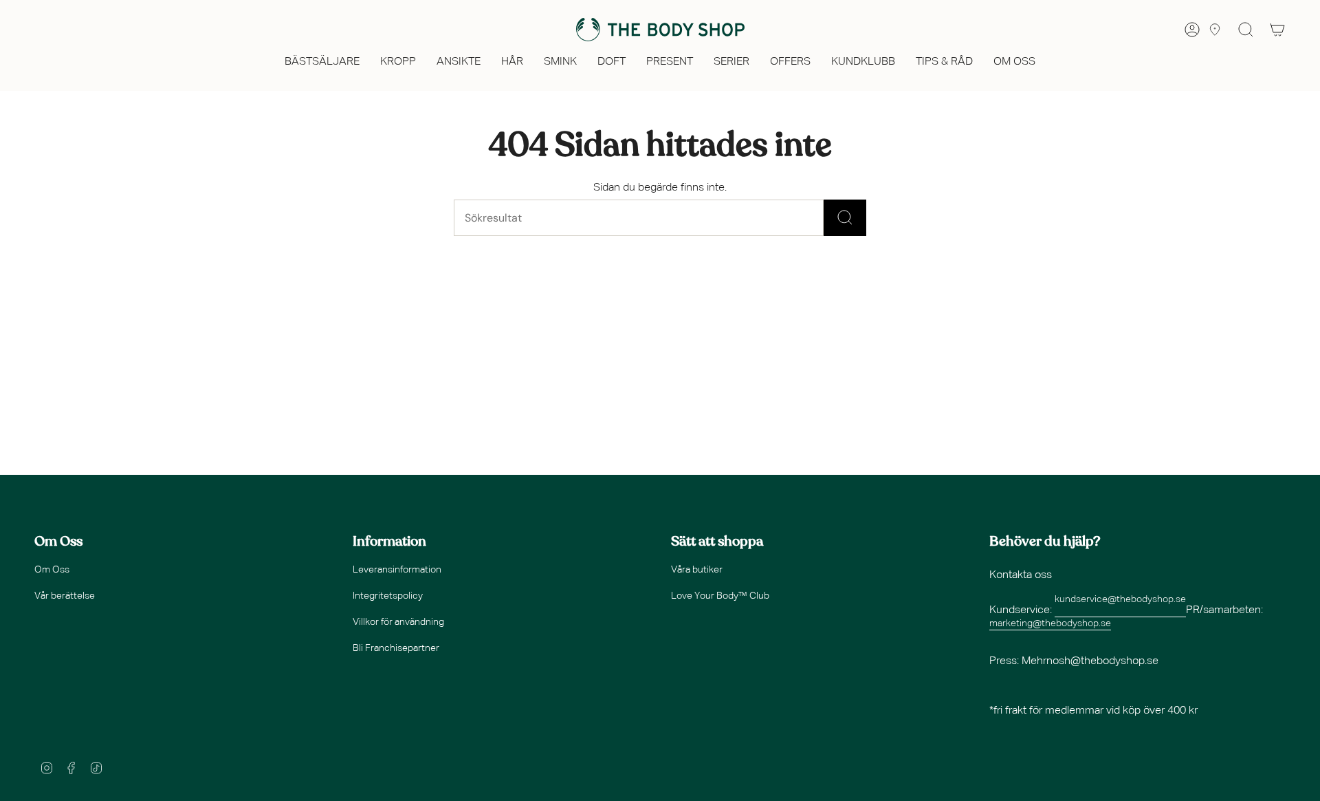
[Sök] (845, 218)
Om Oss (51, 570)
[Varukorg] (1277, 29)
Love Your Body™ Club (720, 596)
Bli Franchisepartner (396, 648)
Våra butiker (697, 570)
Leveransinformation (397, 570)
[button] (322, 63)
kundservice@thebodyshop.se (1120, 599)
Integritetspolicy (388, 596)
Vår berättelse (64, 596)
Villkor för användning (398, 622)
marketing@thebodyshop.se (1050, 623)
